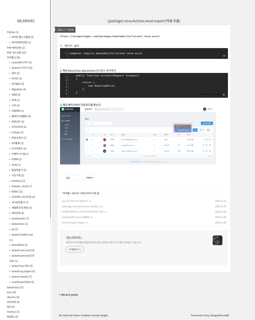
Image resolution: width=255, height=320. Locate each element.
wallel (226, 315)
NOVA (17, 191)
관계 (15, 100)
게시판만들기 (20, 202)
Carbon (17, 132)
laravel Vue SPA (22, 265)
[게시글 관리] (77, 178)
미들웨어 (17, 110)
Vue (11, 292)
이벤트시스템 (20, 153)
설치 (15, 73)
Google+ (104, 315)
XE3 (11, 306)
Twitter (76, 315)
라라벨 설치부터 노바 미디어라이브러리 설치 (83, 211)
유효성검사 (19, 137)
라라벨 (13, 57)
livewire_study (21, 186)
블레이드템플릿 (21, 116)
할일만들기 (19, 170)
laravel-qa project (23, 271)
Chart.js (13, 311)
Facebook (85, 315)
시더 (15, 105)
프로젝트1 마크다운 (23, 196)
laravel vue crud (23, 250)
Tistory (206, 315)
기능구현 (17, 175)
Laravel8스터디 (21, 62)
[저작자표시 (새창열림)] (97, 178)
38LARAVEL (26, 20)
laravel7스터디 (21, 67)
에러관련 (17, 213)
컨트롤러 (17, 83)
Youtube (95, 315)
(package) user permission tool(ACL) (81, 206)
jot (14, 229)
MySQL (12, 316)
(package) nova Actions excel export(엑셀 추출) (144, 20)
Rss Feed (63, 315)
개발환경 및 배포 (21, 207)
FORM (16, 159)
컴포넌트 (17, 121)
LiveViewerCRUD (22, 282)
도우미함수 (19, 148)
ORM (15, 94)
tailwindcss (19, 223)
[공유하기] (73, 178)
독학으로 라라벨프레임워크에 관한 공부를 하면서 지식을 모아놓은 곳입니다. (104, 242)
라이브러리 (19, 126)
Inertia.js (18, 180)
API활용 (17, 143)
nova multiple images (73, 222)
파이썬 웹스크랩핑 (22, 37)
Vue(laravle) (20, 218)
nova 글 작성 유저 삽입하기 (75, 200)
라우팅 (16, 78)
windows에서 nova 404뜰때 (76, 217)
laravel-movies (21, 276)
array (16, 164)
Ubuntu (13, 297)
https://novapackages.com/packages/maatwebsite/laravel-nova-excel (110, 36)
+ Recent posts (68, 294)
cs (224, 56)
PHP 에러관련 (16, 47)
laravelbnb (19, 244)
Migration (18, 89)
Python (13, 32)
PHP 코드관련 (16, 52)
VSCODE (13, 302)
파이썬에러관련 (21, 42)
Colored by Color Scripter (211, 94)
